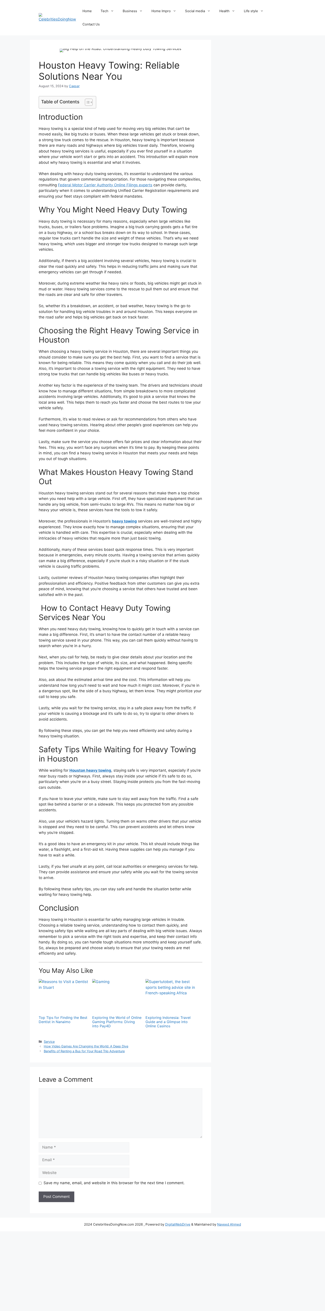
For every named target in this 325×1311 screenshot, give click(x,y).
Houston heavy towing (90, 770)
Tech (104, 11)
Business (130, 11)
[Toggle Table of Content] (87, 102)
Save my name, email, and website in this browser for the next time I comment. (114, 1183)
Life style (251, 11)
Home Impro (161, 11)
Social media (195, 11)
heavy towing (124, 521)
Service (49, 1041)
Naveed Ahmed (229, 1224)
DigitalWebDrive (177, 1224)
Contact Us (91, 24)
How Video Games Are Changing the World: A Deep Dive (86, 1046)
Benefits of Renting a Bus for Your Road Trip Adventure (84, 1051)
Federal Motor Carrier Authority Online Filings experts (105, 185)
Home (87, 11)
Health (224, 11)
